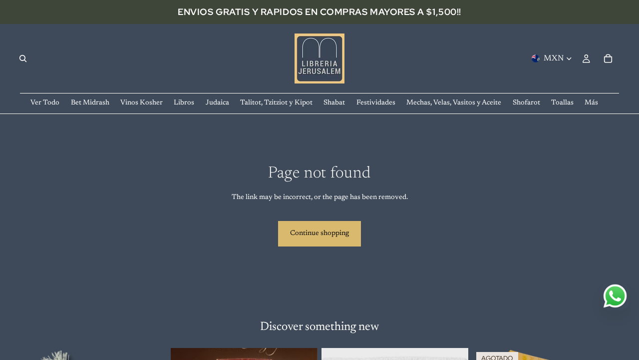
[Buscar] (23, 59)
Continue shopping (319, 233)
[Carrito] (608, 59)
